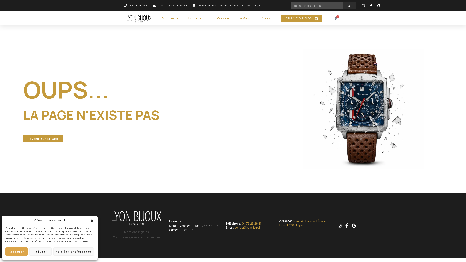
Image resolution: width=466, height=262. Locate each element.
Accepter (16, 252)
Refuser (40, 252)
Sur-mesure (220, 18)
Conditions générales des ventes (136, 237)
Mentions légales (136, 232)
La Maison (245, 18)
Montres (168, 18)
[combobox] (317, 5)
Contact (268, 18)
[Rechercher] (349, 5)
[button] (92, 221)
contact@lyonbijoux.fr (248, 227)
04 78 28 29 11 (251, 223)
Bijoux (192, 18)
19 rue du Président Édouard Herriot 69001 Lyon (303, 223)
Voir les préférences (73, 252)
